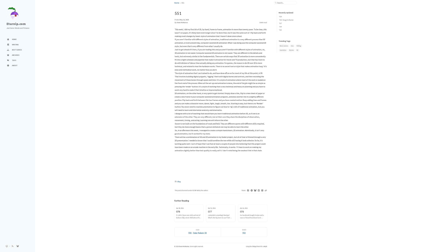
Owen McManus (182, 23)
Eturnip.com (16, 24)
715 (280, 30)
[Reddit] (258, 190)
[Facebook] (248, 190)
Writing (298, 46)
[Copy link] (266, 190)
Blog (179, 182)
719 (280, 17)
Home (176, 3)
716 (280, 27)
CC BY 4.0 (195, 190)
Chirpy (254, 246)
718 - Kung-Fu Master (286, 20)
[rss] (12, 246)
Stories (291, 50)
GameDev (283, 50)
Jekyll (265, 246)
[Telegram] (251, 190)
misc (292, 46)
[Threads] (262, 190)
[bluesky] (17, 246)
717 (280, 23)
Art (297, 50)
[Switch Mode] (6, 246)
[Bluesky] (255, 190)
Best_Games (284, 46)
